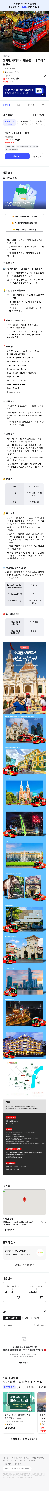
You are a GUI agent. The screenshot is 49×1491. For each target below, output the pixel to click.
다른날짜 (40, 115)
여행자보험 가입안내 (9, 1460)
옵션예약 (6, 105)
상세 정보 (37, 156)
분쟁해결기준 (33, 1460)
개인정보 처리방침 (38, 1458)
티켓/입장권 (9, 1387)
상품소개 (18, 105)
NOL (26, 1318)
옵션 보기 (17, 156)
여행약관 (23, 1460)
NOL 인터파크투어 (12, 1318)
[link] (24, 216)
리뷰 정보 (18, 72)
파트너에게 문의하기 (26, 1265)
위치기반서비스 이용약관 (20, 1458)
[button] (24, 195)
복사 (44, 1222)
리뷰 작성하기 (24, 1362)
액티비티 (30, 1387)
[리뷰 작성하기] (44, 1311)
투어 (20, 1387)
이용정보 (30, 105)
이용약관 (6, 1458)
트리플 (36, 1318)
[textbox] (24, 219)
